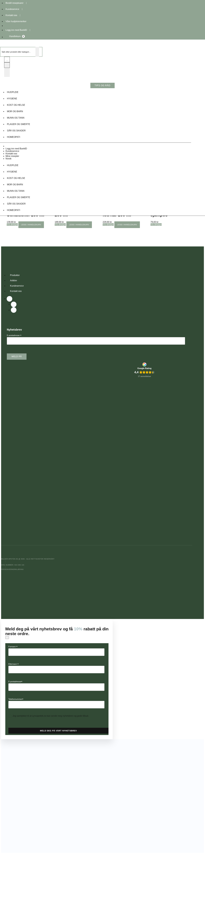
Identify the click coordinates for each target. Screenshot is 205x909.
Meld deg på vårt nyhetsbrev (58, 731)
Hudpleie (12, 92)
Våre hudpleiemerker (16, 21)
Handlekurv (16, 36)
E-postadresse (14, 335)
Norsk (8, 158)
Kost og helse (16, 105)
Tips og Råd (102, 85)
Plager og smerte (18, 124)
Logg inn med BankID (16, 30)
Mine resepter (12, 156)
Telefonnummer (15, 699)
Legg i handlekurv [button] (31, 225)
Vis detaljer (12, 224)
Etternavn (13, 664)
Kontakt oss (11, 15)
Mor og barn (15, 111)
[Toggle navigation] (7, 72)
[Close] (7, 637)
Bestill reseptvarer (14, 3)
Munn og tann (15, 118)
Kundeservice (12, 9)
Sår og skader (16, 130)
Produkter (15, 275)
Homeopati (13, 137)
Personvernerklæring (12, 569)
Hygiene (12, 98)
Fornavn (12, 646)
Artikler (13, 280)
